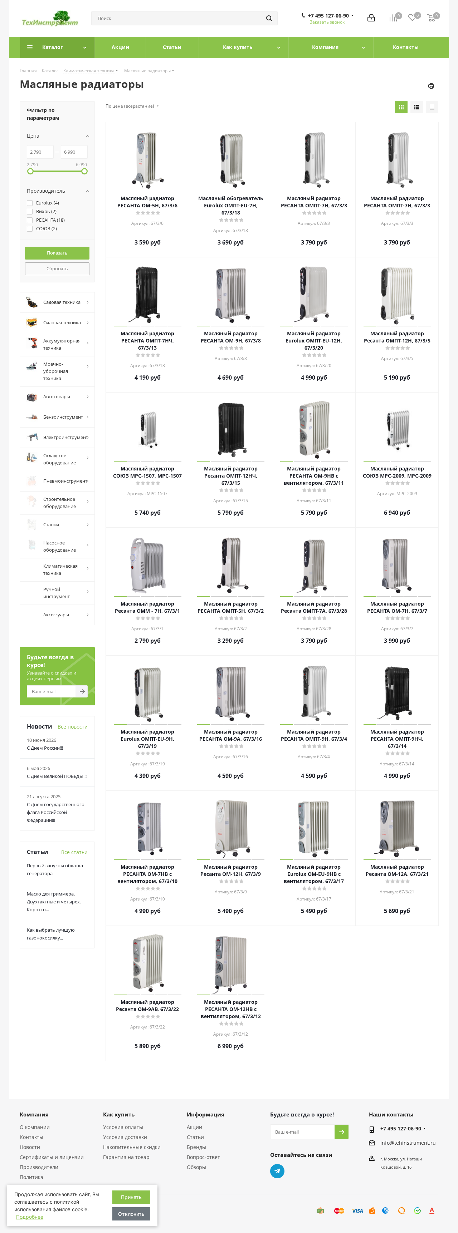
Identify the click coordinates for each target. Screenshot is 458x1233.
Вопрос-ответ (203, 1157)
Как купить (119, 1114)
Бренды (196, 1147)
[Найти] (269, 18)
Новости (30, 1147)
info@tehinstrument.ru (408, 1142)
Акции (194, 1127)
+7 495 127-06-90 (328, 16)
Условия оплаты (123, 1127)
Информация (205, 1114)
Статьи (195, 1137)
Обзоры (196, 1167)
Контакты (31, 1137)
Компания (34, 1114)
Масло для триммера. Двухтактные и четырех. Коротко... (54, 977)
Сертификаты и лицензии (52, 1157)
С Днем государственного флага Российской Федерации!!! (55, 888)
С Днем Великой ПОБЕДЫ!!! (57, 852)
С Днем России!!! (45, 823)
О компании (35, 1127)
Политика (31, 1177)
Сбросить (57, 268)
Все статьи (74, 927)
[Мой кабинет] (371, 18)
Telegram (277, 1171)
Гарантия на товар (126, 1157)
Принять (131, 1197)
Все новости (73, 802)
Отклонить (131, 1214)
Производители (39, 1167)
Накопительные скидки (132, 1147)
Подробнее (29, 1217)
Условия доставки (125, 1137)
